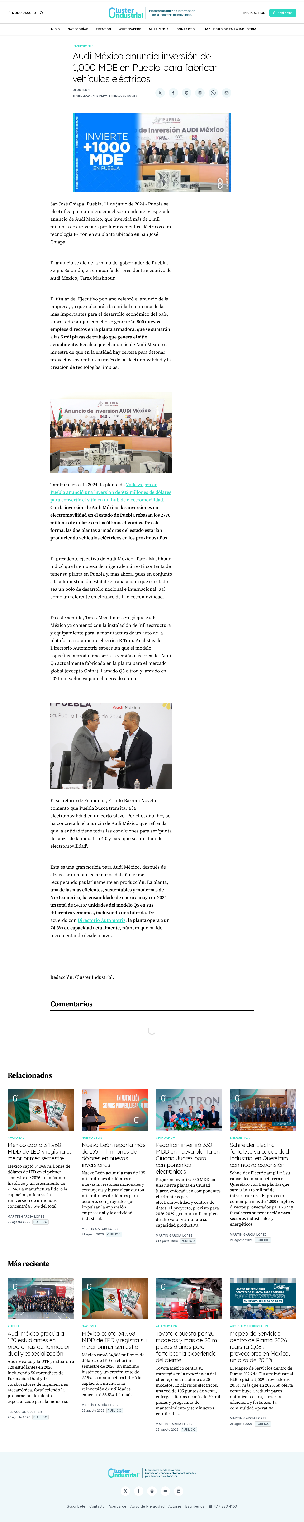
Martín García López (26, 1216)
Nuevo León (92, 1137)
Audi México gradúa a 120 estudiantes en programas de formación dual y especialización (39, 1343)
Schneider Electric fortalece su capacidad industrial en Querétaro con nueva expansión (259, 1154)
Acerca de (118, 1506)
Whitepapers (130, 29)
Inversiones (83, 46)
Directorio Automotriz (101, 920)
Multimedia (159, 29)
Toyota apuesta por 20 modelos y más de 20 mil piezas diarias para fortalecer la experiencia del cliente (187, 1347)
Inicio (55, 29)
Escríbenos (194, 1506)
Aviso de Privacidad (147, 1506)
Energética (240, 1137)
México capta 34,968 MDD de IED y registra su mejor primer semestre (40, 1151)
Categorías (78, 29)
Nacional (16, 1137)
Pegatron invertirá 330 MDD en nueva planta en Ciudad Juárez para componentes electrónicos (188, 1158)
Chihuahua (165, 1137)
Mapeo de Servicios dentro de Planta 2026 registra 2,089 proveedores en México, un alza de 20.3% (260, 1347)
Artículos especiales (249, 1326)
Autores (175, 1506)
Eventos (103, 29)
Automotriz (167, 1326)
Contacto (185, 29)
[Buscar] (41, 13)
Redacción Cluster (25, 1411)
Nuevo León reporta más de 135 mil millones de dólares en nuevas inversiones (113, 1154)
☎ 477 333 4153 (222, 1506)
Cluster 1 (81, 90)
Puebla (14, 1326)
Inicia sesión (254, 12)
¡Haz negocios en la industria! (230, 29)
